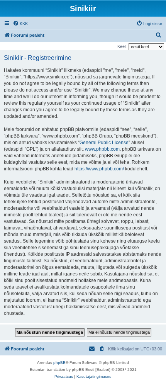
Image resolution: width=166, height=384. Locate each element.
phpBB (59, 362)
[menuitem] (20, 23)
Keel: (122, 46)
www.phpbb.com (102, 149)
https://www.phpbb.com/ (99, 169)
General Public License (104, 142)
